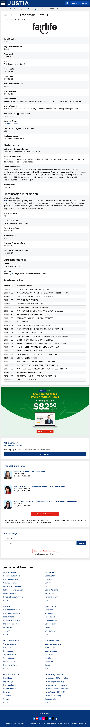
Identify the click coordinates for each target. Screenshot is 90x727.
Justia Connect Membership (56, 678)
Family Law (49, 593)
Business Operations (12, 613)
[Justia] (18, 3)
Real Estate (7, 627)
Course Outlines (51, 620)
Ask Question (45, 454)
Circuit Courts (9, 658)
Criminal (48, 579)
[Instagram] (43, 718)
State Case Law (51, 651)
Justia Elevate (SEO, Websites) (57, 688)
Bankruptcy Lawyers (11, 576)
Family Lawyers (9, 593)
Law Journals (50, 624)
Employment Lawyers (12, 586)
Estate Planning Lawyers (13, 590)
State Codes (50, 647)
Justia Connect (10, 723)
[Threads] (46, 718)
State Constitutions (53, 644)
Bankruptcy (50, 576)
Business (7, 606)
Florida (48, 658)
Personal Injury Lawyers (13, 597)
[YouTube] (37, 718)
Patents (6, 692)
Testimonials (50, 699)
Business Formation (11, 610)
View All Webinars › (45, 514)
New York (49, 661)
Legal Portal (22, 723)
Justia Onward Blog (53, 695)
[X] (53, 718)
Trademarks (11, 9)
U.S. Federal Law (11, 640)
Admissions (49, 613)
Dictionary (49, 610)
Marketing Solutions (54, 674)
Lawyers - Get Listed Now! (45, 551)
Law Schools (51, 606)
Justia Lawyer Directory (54, 681)
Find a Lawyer (11, 533)
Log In (74, 3)
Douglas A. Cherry (11, 123)
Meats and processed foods (37, 9)
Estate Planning (51, 590)
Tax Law (6, 631)
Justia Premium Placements (56, 685)
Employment (8, 617)
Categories (21, 9)
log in (11, 274)
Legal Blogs (8, 681)
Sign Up (84, 3)
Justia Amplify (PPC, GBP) (55, 692)
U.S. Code (7, 647)
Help (39, 723)
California (49, 654)
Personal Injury (51, 597)
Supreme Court (9, 654)
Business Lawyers (10, 579)
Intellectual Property (11, 620)
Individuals (50, 572)
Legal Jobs (7, 678)
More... (6, 600)
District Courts (9, 661)
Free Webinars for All (15, 466)
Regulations (8, 651)
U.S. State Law (52, 640)
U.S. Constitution (10, 644)
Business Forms (9, 685)
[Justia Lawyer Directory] (56, 718)
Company (32, 723)
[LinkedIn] (34, 718)
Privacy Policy (63, 723)
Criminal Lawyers (10, 583)
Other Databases (11, 674)
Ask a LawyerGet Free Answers (13, 444)
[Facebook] (40, 718)
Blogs (47, 627)
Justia (3, 9)
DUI (46, 586)
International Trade (11, 624)
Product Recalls (9, 688)
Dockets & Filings (10, 665)
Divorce (48, 583)
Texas (47, 665)
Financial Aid (50, 617)
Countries (7, 699)
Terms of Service (49, 723)
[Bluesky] (50, 718)
